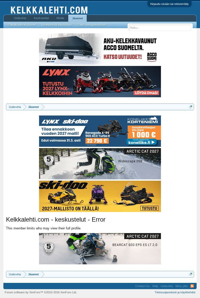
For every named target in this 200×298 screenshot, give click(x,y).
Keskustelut (41, 18)
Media (60, 18)
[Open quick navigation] (190, 106)
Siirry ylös (181, 286)
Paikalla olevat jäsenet (22, 24)
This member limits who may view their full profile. (44, 228)
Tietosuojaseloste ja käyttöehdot (175, 292)
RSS (192, 286)
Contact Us (142, 286)
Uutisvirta (20, 18)
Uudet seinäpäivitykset (91, 24)
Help (155, 286)
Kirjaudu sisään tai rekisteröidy (169, 3)
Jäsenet (77, 18)
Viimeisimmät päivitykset (56, 24)
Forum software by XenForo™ (41, 292)
